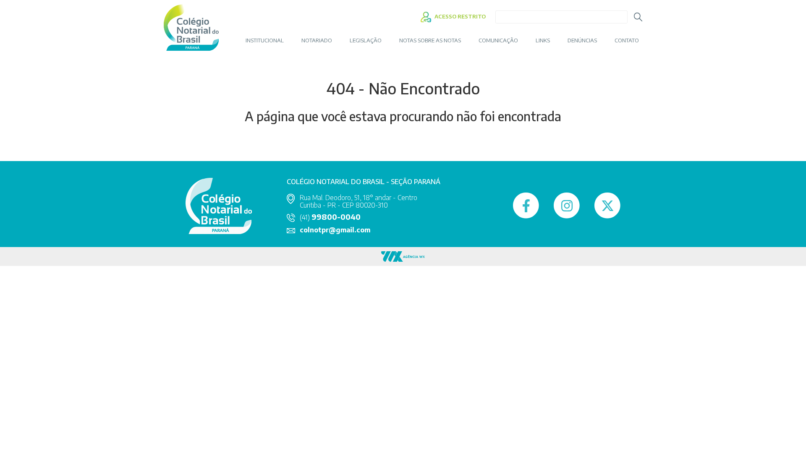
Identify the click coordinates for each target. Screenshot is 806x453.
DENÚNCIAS (582, 40)
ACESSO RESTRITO (459, 16)
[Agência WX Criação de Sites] (403, 255)
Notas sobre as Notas (430, 40)
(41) (330, 217)
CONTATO (627, 40)
